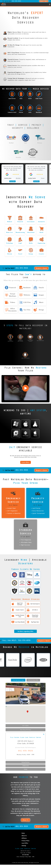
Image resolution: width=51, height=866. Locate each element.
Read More (13, 181)
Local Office (25, 843)
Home (23, 833)
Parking (25, 769)
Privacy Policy (25, 840)
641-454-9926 (16, 1)
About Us (25, 820)
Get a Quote (25, 725)
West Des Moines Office (33, 680)
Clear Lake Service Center (18, 680)
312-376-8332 (16, 640)
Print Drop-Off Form (25, 729)
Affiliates (24, 838)
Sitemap (24, 845)
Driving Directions (25, 762)
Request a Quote (44, 1)
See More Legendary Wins (25, 631)
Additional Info (25, 765)
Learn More (25, 462)
